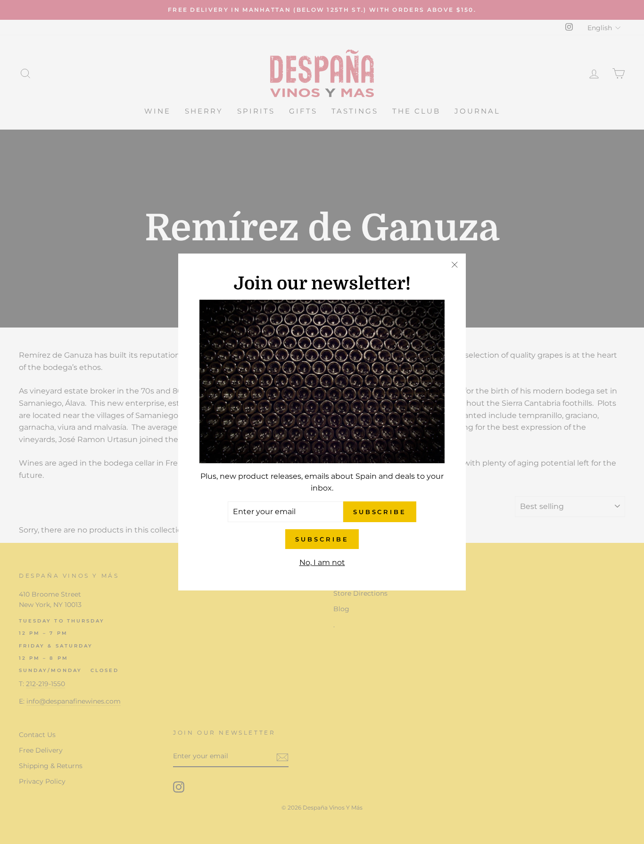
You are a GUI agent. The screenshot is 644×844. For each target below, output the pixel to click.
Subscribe (321, 539)
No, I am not (322, 562)
